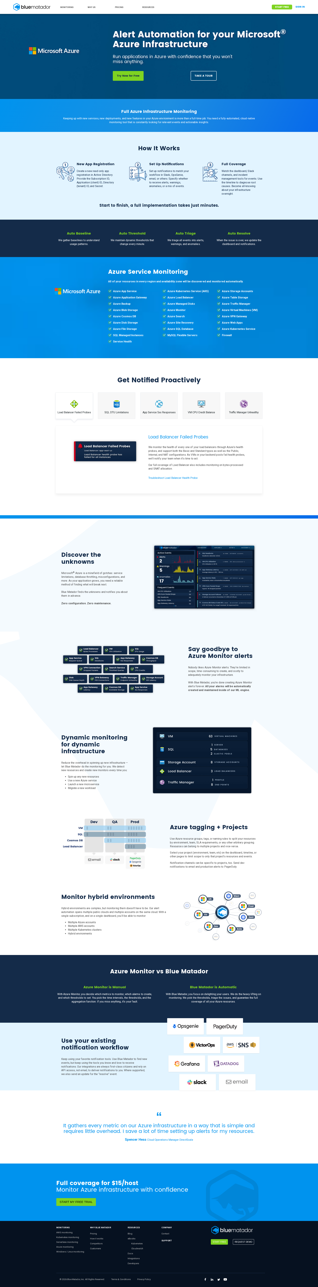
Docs (130, 1253)
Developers (133, 1263)
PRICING (119, 7)
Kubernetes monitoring (67, 1237)
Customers (95, 1248)
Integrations (134, 1258)
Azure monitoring (65, 1247)
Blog (130, 1233)
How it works (96, 1238)
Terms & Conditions (121, 1279)
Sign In (300, 7)
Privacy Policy (144, 1279)
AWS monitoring (64, 1232)
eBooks (131, 1238)
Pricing (93, 1233)
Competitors (96, 1243)
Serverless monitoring (67, 1242)
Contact (165, 1233)
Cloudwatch (137, 1248)
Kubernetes (137, 1243)
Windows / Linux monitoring (70, 1251)
